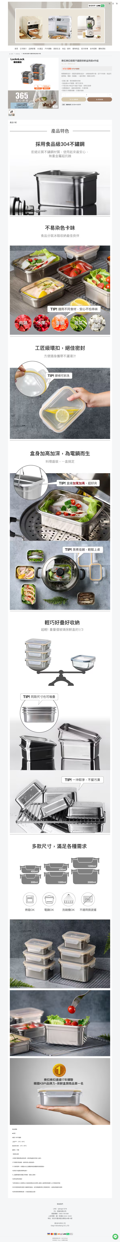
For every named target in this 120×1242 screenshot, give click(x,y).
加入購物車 (75, 99)
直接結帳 (100, 99)
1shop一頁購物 (61, 1240)
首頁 (12, 53)
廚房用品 (18, 53)
